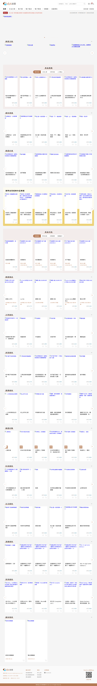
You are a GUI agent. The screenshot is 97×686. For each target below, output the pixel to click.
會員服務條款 (29, 672)
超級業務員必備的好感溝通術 (40, 173)
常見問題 (39, 675)
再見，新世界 (84, 135)
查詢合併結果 (90, 13)
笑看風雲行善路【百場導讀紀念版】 (85, 174)
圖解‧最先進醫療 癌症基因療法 (56, 413)
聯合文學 (82, 299)
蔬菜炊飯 (38, 526)
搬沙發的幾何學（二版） (25, 489)
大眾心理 (44, 72)
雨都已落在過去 (55, 173)
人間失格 (8, 450)
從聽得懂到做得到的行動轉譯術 (70, 173)
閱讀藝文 (60, 236)
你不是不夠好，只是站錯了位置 (55, 375)
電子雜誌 (29, 9)
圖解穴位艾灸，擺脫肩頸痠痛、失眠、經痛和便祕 (85, 414)
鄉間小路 (38, 299)
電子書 (20, 9)
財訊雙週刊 (38, 260)
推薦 (4, 9)
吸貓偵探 (23, 337)
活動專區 (54, 9)
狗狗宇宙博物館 (25, 526)
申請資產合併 (82, 13)
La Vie (22, 299)
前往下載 (89, 679)
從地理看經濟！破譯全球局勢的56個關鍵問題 (70, 97)
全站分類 (12, 9)
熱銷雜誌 (37, 236)
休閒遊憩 (52, 236)
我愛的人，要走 (85, 450)
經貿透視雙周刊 (10, 260)
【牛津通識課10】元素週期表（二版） (11, 490)
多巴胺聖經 (68, 412)
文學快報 (52, 72)
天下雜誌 (68, 260)
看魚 (36, 488)
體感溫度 (82, 337)
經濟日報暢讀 (10, 655)
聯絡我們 (39, 677)
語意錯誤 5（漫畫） (11, 563)
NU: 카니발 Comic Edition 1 (85, 564)
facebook (48, 672)
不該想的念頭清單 (70, 488)
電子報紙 (38, 9)
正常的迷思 (83, 488)
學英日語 (44, 236)
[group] (48, 27)
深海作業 (53, 337)
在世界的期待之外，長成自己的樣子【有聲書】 (55, 452)
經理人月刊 (9, 299)
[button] (5, 53)
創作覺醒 (23, 173)
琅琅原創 (91, 9)
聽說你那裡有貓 (85, 526)
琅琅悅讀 (85, 9)
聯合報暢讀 (31, 655)
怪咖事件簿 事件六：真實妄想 (10, 338)
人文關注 (60, 72)
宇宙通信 (38, 337)
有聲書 (46, 9)
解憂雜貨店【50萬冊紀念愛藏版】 (40, 213)
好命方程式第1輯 (25, 450)
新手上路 (39, 672)
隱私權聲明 (28, 677)
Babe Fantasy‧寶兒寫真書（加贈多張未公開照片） (85, 603)
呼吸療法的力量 (40, 412)
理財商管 (37, 72)
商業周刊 (23, 260)
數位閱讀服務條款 (30, 675)
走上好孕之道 (24, 412)
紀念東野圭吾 (74, 13)
